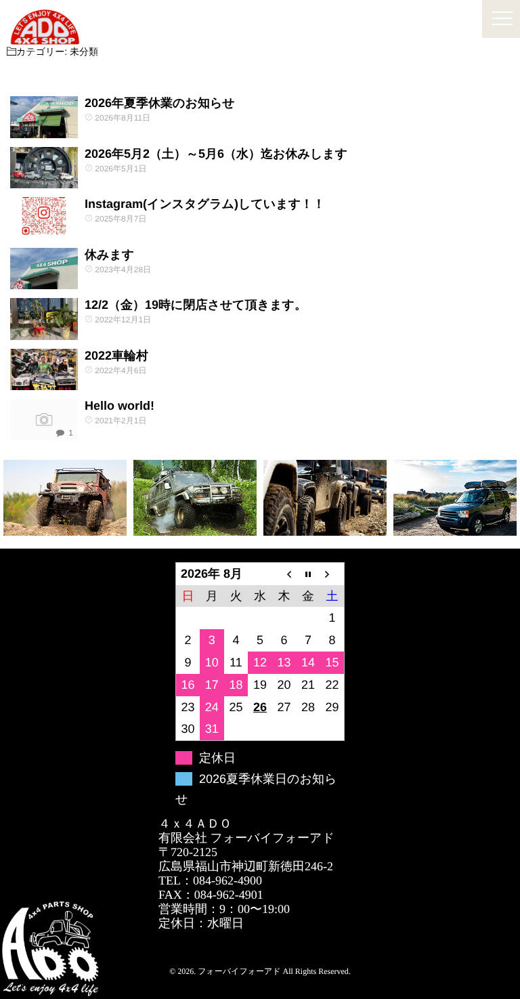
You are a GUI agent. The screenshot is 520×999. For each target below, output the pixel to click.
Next (486, 493)
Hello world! (119, 405)
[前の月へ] (284, 573)
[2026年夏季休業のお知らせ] (44, 117)
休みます (109, 254)
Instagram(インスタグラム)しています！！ (205, 204)
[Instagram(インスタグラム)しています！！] (44, 218)
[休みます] (44, 269)
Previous (34, 510)
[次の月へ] (332, 573)
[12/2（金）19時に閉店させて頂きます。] (44, 319)
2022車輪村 (116, 355)
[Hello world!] (44, 420)
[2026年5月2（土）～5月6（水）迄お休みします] (44, 168)
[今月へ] (308, 573)
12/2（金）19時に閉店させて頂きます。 (196, 305)
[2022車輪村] (44, 370)
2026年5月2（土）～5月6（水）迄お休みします (216, 154)
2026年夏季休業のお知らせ (160, 103)
